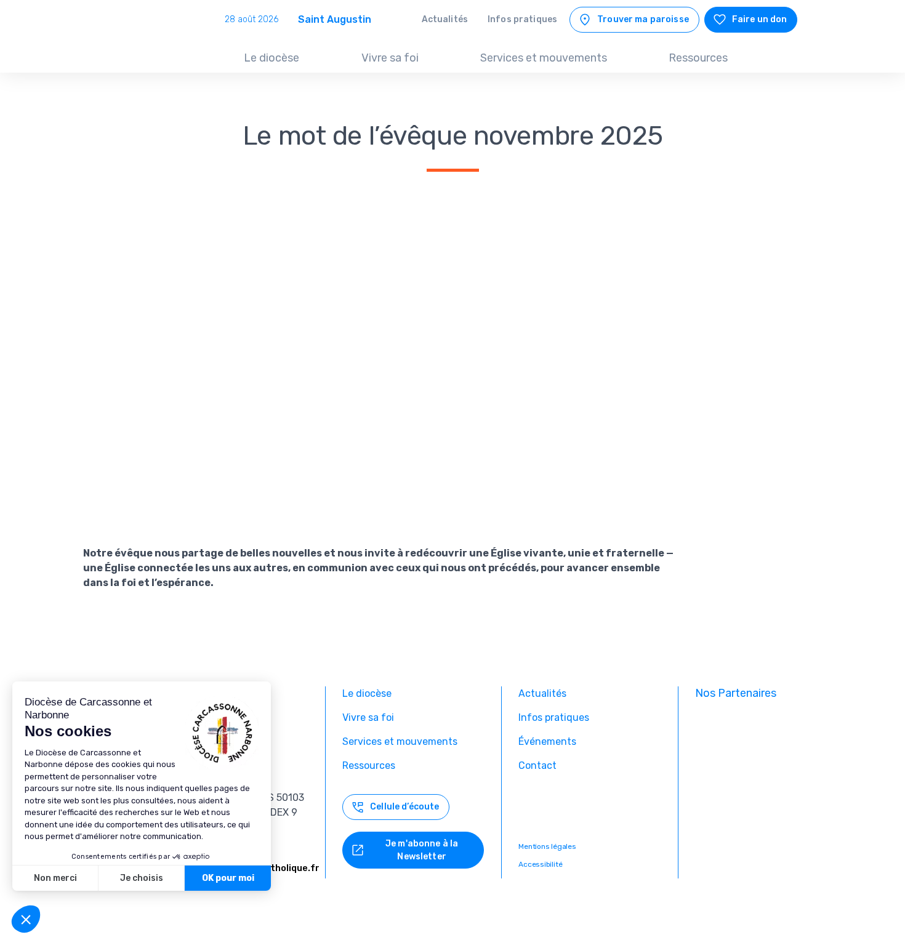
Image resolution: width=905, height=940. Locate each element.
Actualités (445, 19)
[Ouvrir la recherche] (783, 59)
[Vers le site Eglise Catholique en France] (746, 725)
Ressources (698, 58)
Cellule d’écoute (404, 806)
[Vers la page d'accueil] (152, 49)
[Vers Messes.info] (746, 765)
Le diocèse (271, 58)
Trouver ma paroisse (643, 19)
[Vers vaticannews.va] (746, 806)
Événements (547, 741)
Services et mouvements (543, 58)
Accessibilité (540, 865)
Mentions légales (547, 847)
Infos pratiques (522, 19)
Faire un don (759, 19)
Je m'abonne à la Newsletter (421, 850)
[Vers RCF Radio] (746, 847)
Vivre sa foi (390, 58)
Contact (537, 765)
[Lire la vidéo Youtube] (378, 370)
